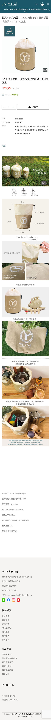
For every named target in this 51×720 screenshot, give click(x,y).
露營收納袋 (18, 123)
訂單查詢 (5, 640)
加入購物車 (33, 106)
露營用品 (41, 130)
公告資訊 (5, 616)
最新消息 (5, 620)
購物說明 (5, 636)
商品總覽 (13, 17)
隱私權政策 (6, 628)
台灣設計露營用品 (31, 130)
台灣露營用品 (31, 126)
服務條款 (5, 632)
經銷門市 (5, 624)
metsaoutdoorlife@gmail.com (20, 595)
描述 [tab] (4, 146)
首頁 (4, 17)
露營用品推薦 (41, 126)
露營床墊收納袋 (20, 126)
